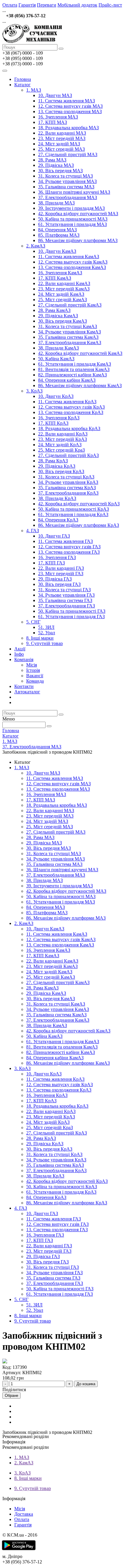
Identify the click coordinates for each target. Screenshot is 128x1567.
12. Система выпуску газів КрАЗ (71, 407)
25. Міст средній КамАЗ (62, 299)
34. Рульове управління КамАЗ (69, 331)
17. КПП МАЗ (52, 122)
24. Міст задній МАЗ (59, 143)
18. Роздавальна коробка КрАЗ (69, 428)
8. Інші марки (40, 638)
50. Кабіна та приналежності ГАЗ (71, 611)
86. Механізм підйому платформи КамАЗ (80, 385)
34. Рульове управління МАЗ (67, 181)
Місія (31, 664)
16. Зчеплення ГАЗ (57, 557)
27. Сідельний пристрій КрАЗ (68, 455)
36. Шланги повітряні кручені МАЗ (74, 192)
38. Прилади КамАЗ (58, 347)
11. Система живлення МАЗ (66, 100)
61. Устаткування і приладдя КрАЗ (73, 514)
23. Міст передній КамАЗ (64, 288)
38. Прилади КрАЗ (57, 498)
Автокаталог (27, 691)
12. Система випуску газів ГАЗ (69, 546)
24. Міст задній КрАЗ (60, 444)
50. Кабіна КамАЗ (56, 358)
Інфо (19, 654)
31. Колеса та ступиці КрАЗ (66, 476)
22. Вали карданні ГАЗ (61, 568)
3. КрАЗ (34, 390)
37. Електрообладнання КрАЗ (68, 492)
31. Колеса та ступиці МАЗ (65, 175)
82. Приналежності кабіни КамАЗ (72, 374)
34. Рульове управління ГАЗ (66, 595)
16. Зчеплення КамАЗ (60, 272)
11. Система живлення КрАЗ (67, 401)
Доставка (23, 1514)
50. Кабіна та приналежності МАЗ (72, 218)
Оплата (9, 4)
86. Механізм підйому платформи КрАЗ (78, 525)
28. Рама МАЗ (52, 159)
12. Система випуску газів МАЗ (70, 106)
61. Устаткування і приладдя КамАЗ (74, 364)
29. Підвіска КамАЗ (58, 315)
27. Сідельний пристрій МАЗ (67, 154)
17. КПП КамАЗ (54, 278)
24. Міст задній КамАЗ (61, 294)
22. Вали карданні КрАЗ (63, 433)
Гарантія (27, 4)
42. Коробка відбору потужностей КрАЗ (79, 503)
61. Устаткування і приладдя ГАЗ (71, 616)
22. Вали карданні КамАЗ (64, 283)
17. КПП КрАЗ (53, 423)
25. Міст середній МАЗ (61, 149)
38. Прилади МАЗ (56, 202)
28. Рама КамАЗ (54, 310)
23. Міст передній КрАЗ (62, 439)
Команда (35, 681)
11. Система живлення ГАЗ (65, 541)
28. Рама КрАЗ (53, 460)
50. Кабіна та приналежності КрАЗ (73, 509)
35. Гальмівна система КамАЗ (68, 337)
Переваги (46, 4)
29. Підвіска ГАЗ (55, 578)
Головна (22, 79)
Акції (19, 648)
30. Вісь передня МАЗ (60, 170)
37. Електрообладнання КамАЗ (69, 342)
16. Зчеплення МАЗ (58, 116)
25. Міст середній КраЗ (61, 449)
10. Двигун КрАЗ (56, 396)
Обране (11, 1395)
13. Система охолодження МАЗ (70, 111)
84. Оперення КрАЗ (58, 519)
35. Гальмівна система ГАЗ (65, 600)
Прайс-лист (110, 4)
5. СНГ (33, 621)
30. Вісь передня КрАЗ (61, 471)
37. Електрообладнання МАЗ (67, 197)
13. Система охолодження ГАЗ (69, 552)
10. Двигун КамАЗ (57, 251)
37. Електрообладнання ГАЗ (66, 605)
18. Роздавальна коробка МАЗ (68, 127)
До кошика (86, 1384)
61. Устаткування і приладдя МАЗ (72, 224)
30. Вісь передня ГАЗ (59, 584)
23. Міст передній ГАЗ (60, 573)
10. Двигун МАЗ (55, 95)
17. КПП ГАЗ (51, 562)
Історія (33, 670)
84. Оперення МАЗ (57, 229)
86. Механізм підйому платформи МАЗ (78, 240)
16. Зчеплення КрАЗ (58, 417)
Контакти (24, 686)
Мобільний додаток (77, 4)
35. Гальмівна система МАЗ (66, 186)
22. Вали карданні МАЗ (62, 133)
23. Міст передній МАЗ (61, 138)
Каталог (22, 84)
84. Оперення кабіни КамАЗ (67, 380)
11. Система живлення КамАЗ (68, 256)
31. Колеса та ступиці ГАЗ (64, 589)
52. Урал (46, 632)
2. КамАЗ (35, 245)
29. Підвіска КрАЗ (56, 466)
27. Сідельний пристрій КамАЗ (70, 304)
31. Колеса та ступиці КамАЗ (67, 326)
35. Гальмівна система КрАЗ (67, 487)
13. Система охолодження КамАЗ (72, 267)
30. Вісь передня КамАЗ (62, 321)
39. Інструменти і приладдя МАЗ (71, 208)
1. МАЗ (33, 90)
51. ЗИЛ (46, 627)
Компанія (23, 659)
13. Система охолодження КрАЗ (70, 412)
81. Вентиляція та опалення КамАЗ (74, 369)
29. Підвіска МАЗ (56, 165)
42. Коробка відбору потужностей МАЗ (78, 213)
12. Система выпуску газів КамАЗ (72, 261)
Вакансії (34, 675)
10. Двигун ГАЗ (54, 535)
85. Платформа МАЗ (58, 235)
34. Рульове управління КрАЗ (68, 482)
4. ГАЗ (32, 530)
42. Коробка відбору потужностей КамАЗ (80, 353)
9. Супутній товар (44, 643)
